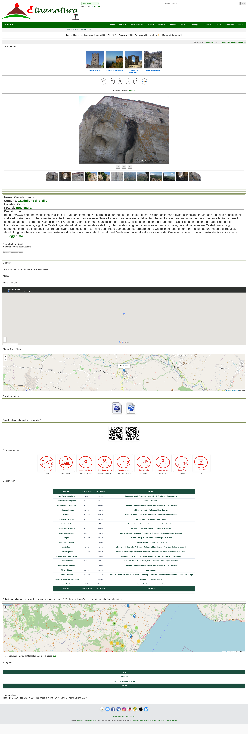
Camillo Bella (91, 720)
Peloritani (167, 547)
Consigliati (141, 538)
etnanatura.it (184, 42)
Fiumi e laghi (161, 519)
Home (112, 24)
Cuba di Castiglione (66, 524)
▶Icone (132, 90)
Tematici (173, 24)
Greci (165, 552)
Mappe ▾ (151, 24)
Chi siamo (125, 716)
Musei (184, 552)
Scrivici (132, 716)
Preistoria (155, 533)
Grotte (122, 533)
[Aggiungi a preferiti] (102, 709)
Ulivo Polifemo (66, 570)
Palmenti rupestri (179, 547)
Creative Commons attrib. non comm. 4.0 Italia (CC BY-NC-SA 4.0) (154, 720)
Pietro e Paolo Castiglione (66, 505)
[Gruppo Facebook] (118, 709)
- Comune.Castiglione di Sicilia (124, 681)
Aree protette (141, 519)
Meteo (182, 24)
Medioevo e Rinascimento (167, 496)
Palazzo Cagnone (67, 552)
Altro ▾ (218, 24)
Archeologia (158, 528)
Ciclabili (129, 533)
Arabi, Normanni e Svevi (114, 70)
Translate (97, 6)
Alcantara (151, 519)
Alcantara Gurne (67, 561)
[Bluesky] (146, 709)
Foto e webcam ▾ (136, 24)
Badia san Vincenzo (67, 510)
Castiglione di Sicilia (153, 70)
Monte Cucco (66, 547)
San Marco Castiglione (67, 496)
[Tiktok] (140, 709)
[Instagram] (124, 709)
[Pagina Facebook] (113, 709)
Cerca (243, 3)
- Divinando (124, 677)
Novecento (141, 584)
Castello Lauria (86, 30)
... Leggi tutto (13, 236)
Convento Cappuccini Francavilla (67, 579)
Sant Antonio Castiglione (67, 501)
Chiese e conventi (131, 496)
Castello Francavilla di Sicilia (66, 556)
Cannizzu (66, 515)
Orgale (66, 538)
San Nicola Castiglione (66, 528)
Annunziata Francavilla (66, 565)
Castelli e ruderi (94, 70)
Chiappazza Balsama (66, 542)
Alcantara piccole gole (67, 519)
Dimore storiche (174, 552)
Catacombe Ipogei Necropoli (171, 533)
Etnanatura (23, 207)
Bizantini (165, 524)
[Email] (107, 709)
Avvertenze (229, 24)
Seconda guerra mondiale (155, 584)
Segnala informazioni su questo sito (13, 252)
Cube (172, 524)
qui (54, 656)
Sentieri (76, 30)
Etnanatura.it (81, 720)
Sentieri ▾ (122, 24)
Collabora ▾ (207, 24)
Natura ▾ (161, 24)
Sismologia (194, 24)
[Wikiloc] (135, 709)
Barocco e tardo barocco (168, 505)
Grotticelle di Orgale (66, 533)
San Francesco (226, 42)
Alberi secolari (151, 570)
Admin (240, 24)
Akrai (199, 42)
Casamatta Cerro (66, 584)
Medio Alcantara (67, 575)
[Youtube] (129, 709)
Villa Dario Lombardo (211, 42)
